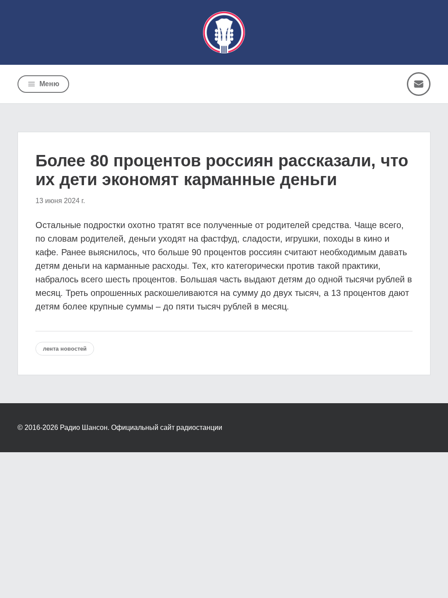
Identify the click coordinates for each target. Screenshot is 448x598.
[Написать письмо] (418, 84)
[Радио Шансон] (224, 32)
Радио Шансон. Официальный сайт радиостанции (141, 427)
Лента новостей (65, 348)
